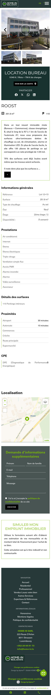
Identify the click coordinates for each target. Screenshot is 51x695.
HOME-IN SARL (25, 630)
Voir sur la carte (24, 84)
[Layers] (45, 401)
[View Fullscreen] (5, 410)
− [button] (5, 404)
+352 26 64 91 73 (25, 645)
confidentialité (42, 688)
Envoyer (11, 507)
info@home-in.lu (25, 648)
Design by (28, 682)
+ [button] (5, 400)
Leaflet (46, 440)
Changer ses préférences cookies (26, 667)
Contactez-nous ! (45, 673)
